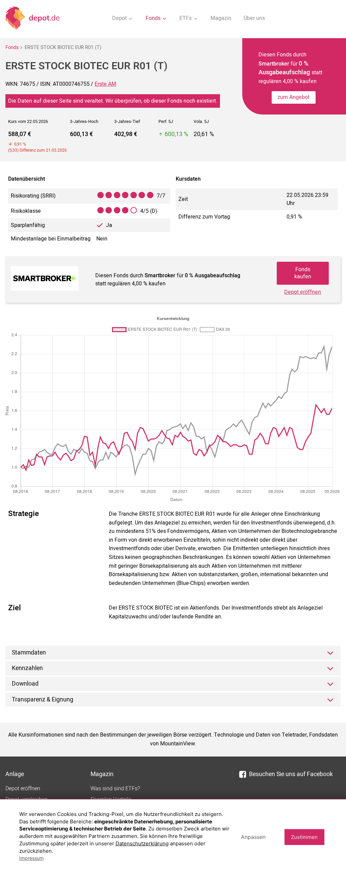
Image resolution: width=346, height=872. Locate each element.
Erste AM (105, 84)
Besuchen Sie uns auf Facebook (291, 774)
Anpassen (253, 836)
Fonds (12, 47)
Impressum (31, 858)
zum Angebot (293, 97)
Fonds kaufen (302, 273)
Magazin (221, 18)
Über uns (254, 18)
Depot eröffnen (302, 292)
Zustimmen (304, 837)
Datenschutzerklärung (142, 843)
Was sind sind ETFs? (115, 789)
